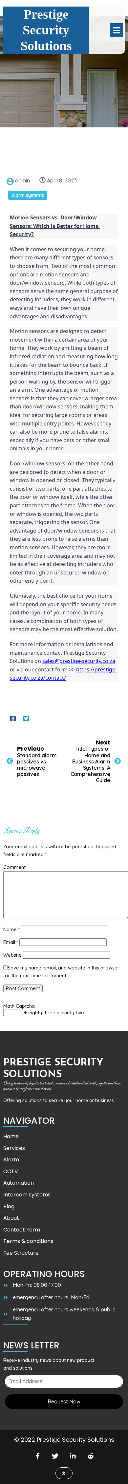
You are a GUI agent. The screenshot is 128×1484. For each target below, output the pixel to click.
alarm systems (27, 195)
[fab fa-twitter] (55, 1456)
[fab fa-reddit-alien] (90, 1456)
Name (11, 929)
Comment (14, 867)
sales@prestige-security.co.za (78, 661)
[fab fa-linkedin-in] (73, 1456)
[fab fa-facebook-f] (37, 1456)
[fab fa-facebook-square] (13, 718)
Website (12, 955)
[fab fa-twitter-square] (26, 718)
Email (10, 942)
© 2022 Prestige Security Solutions (64, 1440)
